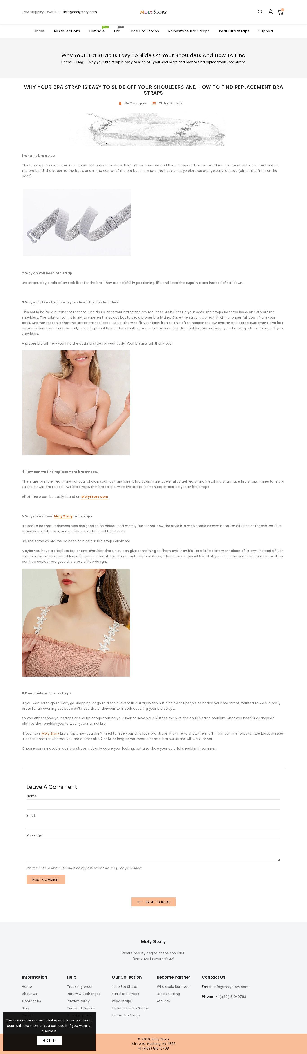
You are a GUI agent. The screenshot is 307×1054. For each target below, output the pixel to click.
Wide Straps (122, 1001)
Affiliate (163, 1001)
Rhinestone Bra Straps (130, 1008)
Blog (79, 62)
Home (66, 62)
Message (34, 835)
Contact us (31, 1001)
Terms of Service (81, 1008)
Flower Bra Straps (126, 1015)
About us (29, 994)
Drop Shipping (168, 994)
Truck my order (80, 986)
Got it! (49, 1040)
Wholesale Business (173, 986)
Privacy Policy (78, 1001)
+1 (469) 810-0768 (230, 996)
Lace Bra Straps (125, 986)
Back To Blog (157, 902)
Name (32, 796)
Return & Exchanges (83, 994)
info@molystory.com (80, 12)
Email (31, 816)
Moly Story (63, 516)
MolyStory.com (94, 496)
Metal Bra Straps (125, 994)
